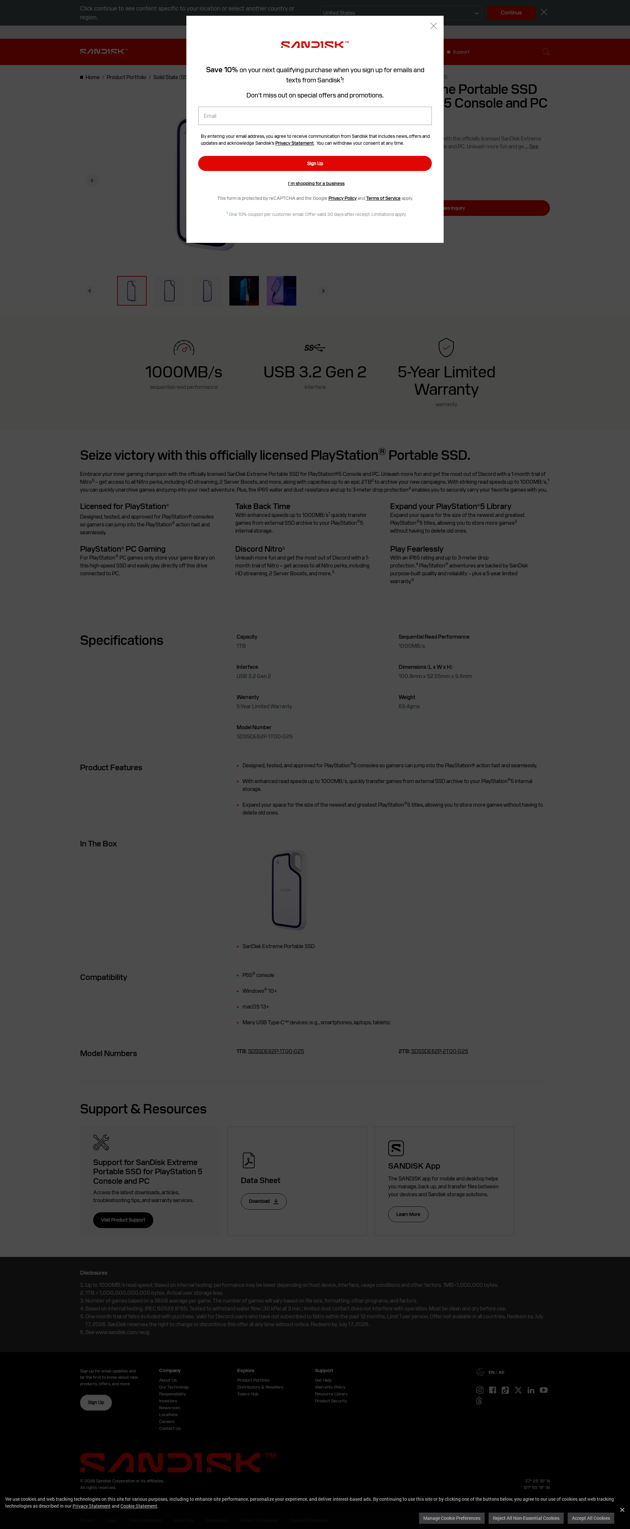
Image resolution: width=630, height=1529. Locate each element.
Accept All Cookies (591, 1518)
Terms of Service (383, 198)
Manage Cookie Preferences (451, 1518)
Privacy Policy (342, 198)
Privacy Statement (92, 1506)
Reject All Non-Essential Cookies (526, 1518)
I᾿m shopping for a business (316, 183)
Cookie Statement (138, 1506)
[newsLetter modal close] (434, 26)
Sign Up (315, 163)
